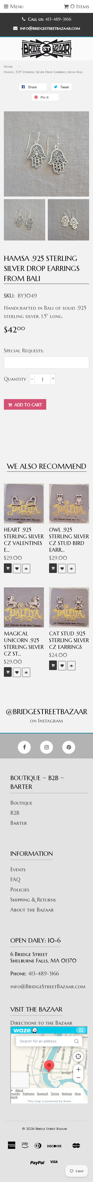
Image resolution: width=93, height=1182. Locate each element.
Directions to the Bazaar (41, 1023)
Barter (18, 823)
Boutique (21, 803)
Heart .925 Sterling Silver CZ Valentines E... (24, 540)
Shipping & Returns (33, 900)
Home (8, 66)
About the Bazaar (32, 910)
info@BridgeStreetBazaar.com (48, 986)
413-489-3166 (43, 973)
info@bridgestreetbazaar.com (50, 28)
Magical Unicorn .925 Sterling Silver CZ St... (24, 644)
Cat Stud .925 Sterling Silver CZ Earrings (69, 640)
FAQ (15, 879)
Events (18, 869)
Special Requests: (24, 350)
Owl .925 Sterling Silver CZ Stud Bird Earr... (69, 540)
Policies (19, 889)
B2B (14, 813)
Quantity (15, 379)
